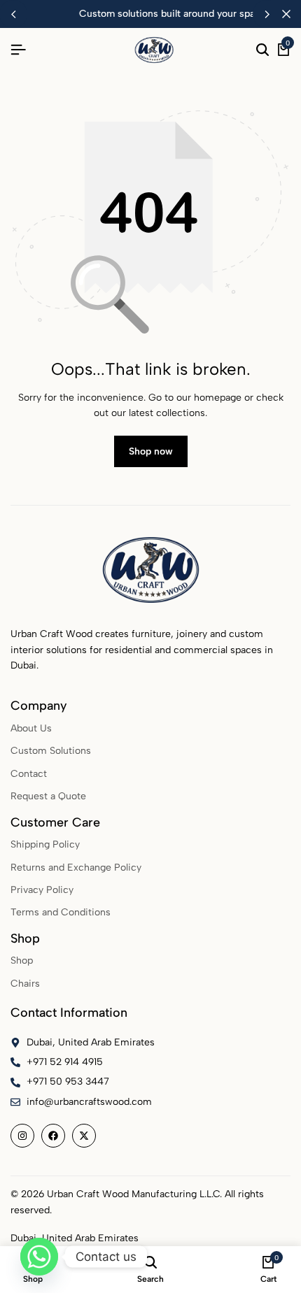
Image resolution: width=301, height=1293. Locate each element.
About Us (31, 728)
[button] (267, 14)
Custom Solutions (50, 751)
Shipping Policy (45, 844)
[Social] (22, 1136)
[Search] (262, 50)
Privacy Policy (42, 890)
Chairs (25, 984)
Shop (21, 960)
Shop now (151, 451)
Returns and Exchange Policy (75, 867)
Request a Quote (48, 796)
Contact (28, 774)
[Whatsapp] (39, 1257)
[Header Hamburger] (18, 50)
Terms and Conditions (60, 912)
